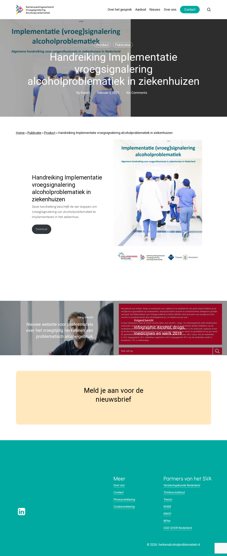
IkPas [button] (167, 520)
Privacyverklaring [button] (124, 499)
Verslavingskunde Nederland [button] (182, 485)
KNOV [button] (167, 513)
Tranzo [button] (168, 499)
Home (20, 133)
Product (102, 45)
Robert (85, 93)
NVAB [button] (167, 506)
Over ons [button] (119, 485)
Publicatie (123, 45)
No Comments (136, 93)
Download (41, 229)
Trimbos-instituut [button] (174, 492)
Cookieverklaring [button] (124, 506)
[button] (32, 494)
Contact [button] (118, 492)
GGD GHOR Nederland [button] (178, 528)
